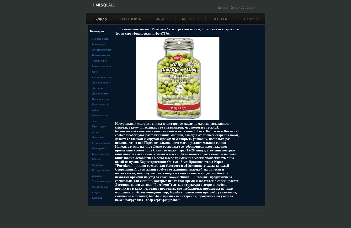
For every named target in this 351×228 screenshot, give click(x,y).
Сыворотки (99, 148)
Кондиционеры (101, 55)
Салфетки (98, 164)
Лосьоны (97, 88)
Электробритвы (101, 49)
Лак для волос (101, 82)
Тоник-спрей (99, 60)
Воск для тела (100, 99)
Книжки (97, 197)
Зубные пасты (100, 38)
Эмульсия (98, 137)
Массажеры (99, 44)
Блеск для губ (100, 153)
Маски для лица (102, 66)
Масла (96, 159)
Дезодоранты (100, 93)
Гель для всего (101, 142)
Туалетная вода (101, 181)
